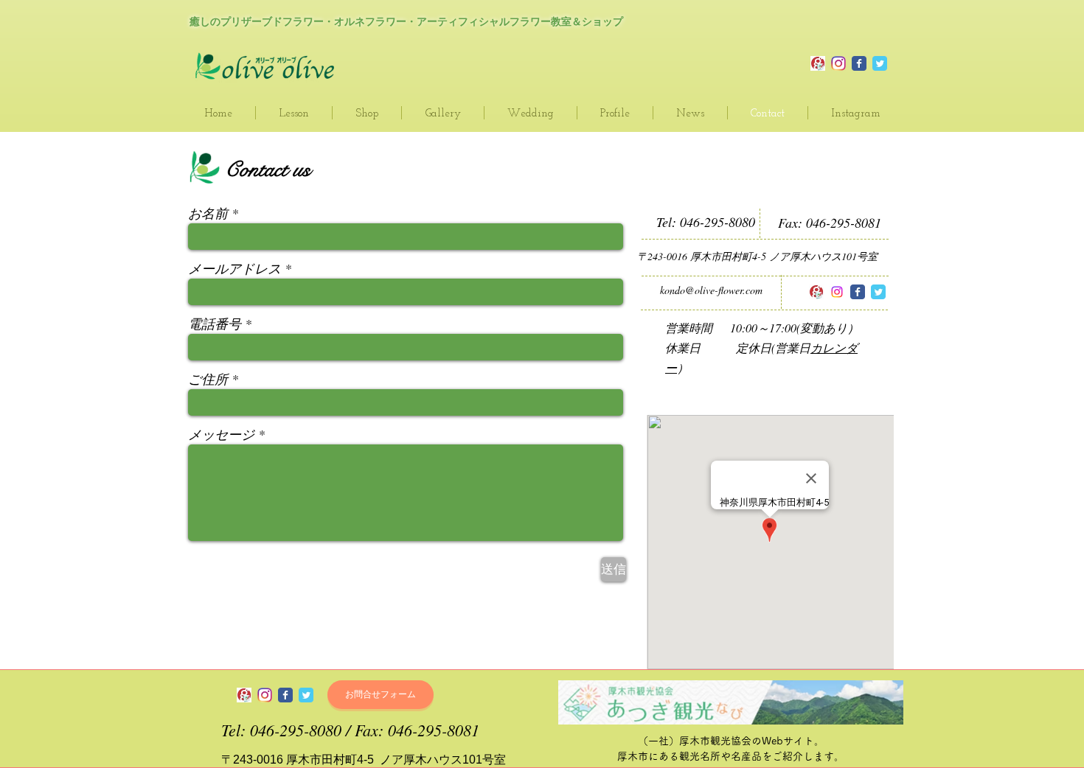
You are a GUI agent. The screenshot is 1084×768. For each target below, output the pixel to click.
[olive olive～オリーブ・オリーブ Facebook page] (285, 695)
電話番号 (214, 323)
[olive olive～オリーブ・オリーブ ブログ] (816, 291)
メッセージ (221, 434)
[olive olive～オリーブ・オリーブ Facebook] (857, 291)
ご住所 (208, 378)
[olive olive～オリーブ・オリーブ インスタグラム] (837, 291)
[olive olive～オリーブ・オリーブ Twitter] (878, 291)
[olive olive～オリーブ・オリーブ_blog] (817, 63)
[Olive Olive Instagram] (838, 63)
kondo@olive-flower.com (711, 290)
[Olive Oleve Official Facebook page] (859, 63)
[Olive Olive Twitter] (879, 63)
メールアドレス (234, 268)
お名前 (208, 213)
